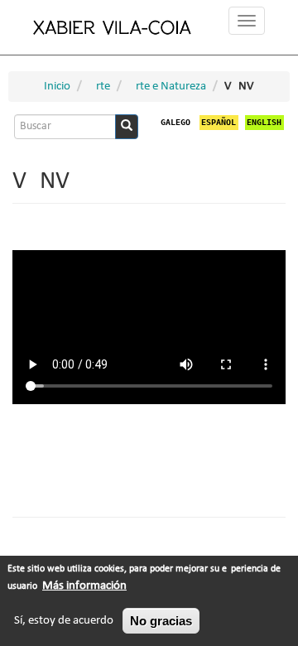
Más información (84, 586)
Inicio (57, 86)
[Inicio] (112, 27)
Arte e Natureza (167, 86)
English (264, 122)
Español (218, 122)
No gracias (161, 621)
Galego (175, 122)
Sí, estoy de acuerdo (63, 621)
